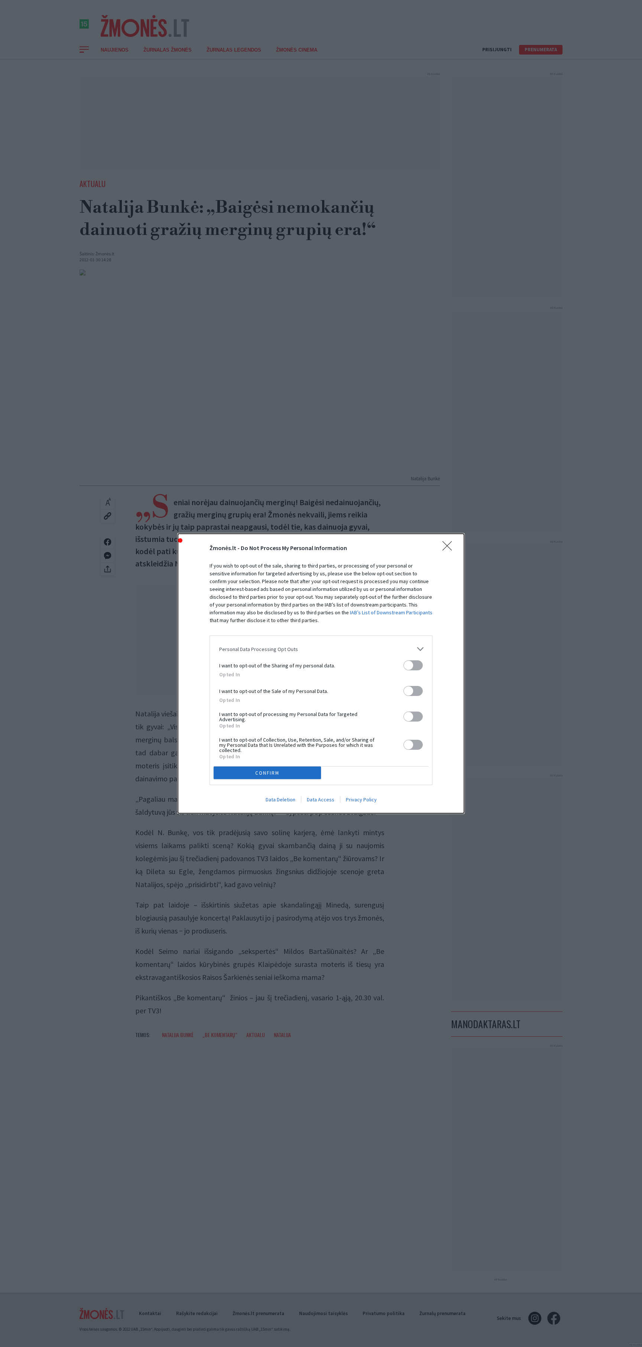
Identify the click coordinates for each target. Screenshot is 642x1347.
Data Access (320, 799)
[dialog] (321, 673)
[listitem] (321, 649)
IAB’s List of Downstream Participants (391, 612)
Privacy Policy (361, 799)
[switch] (413, 665)
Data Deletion (280, 799)
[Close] (449, 548)
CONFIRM (267, 773)
